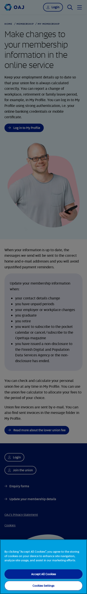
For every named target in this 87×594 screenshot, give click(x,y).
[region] (43, 566)
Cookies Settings (43, 586)
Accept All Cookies (43, 574)
